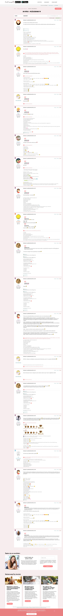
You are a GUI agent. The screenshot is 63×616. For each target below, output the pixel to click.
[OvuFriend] (9, 2)
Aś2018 (18, 536)
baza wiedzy (46, 2)
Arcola (18, 194)
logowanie (56, 5)
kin (18, 457)
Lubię (57, 20)
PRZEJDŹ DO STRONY (31, 614)
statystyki (39, 2)
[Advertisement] (8, 21)
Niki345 (18, 164)
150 (55, 15)
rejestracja (51, 5)
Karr (18, 72)
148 (52, 15)
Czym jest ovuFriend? (44, 5)
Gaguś (18, 113)
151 (57, 15)
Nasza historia (25, 274)
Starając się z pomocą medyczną (22, 8)
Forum (15, 8)
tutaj (43, 563)
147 (51, 15)
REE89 (18, 475)
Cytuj (55, 20)
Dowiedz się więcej (33, 611)
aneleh (18, 52)
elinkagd (18, 26)
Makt (18, 249)
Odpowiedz (58, 8)
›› (60, 15)
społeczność (54, 2)
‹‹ (48, 549)
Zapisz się (48, 566)
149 (54, 15)
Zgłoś (60, 20)
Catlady (18, 421)
